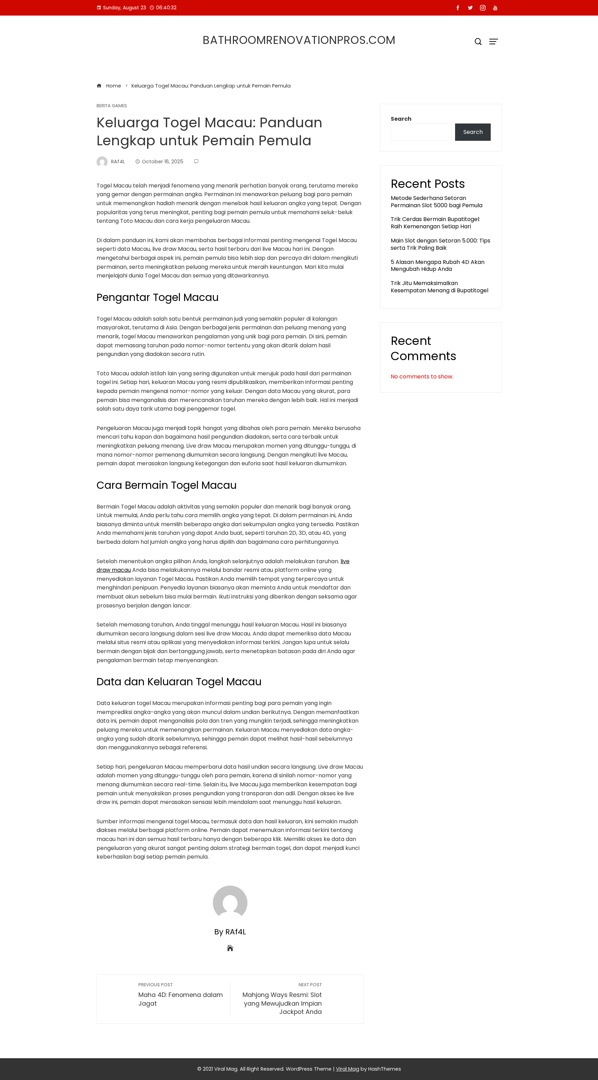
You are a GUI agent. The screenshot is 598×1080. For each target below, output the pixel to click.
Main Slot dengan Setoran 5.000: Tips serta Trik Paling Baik (440, 244)
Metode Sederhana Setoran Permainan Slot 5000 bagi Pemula (436, 201)
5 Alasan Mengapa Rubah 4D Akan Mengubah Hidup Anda (437, 265)
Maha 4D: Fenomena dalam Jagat (180, 995)
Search (401, 119)
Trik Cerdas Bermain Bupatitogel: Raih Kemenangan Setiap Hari (435, 222)
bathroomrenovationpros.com (299, 40)
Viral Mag (347, 1068)
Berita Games (112, 106)
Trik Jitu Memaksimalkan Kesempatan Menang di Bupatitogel (439, 286)
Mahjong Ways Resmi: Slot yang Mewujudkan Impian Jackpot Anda (282, 999)
